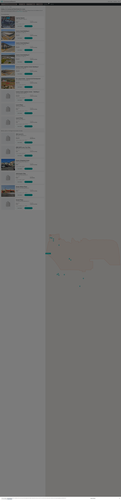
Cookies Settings (92, 498)
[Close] (119, 498)
